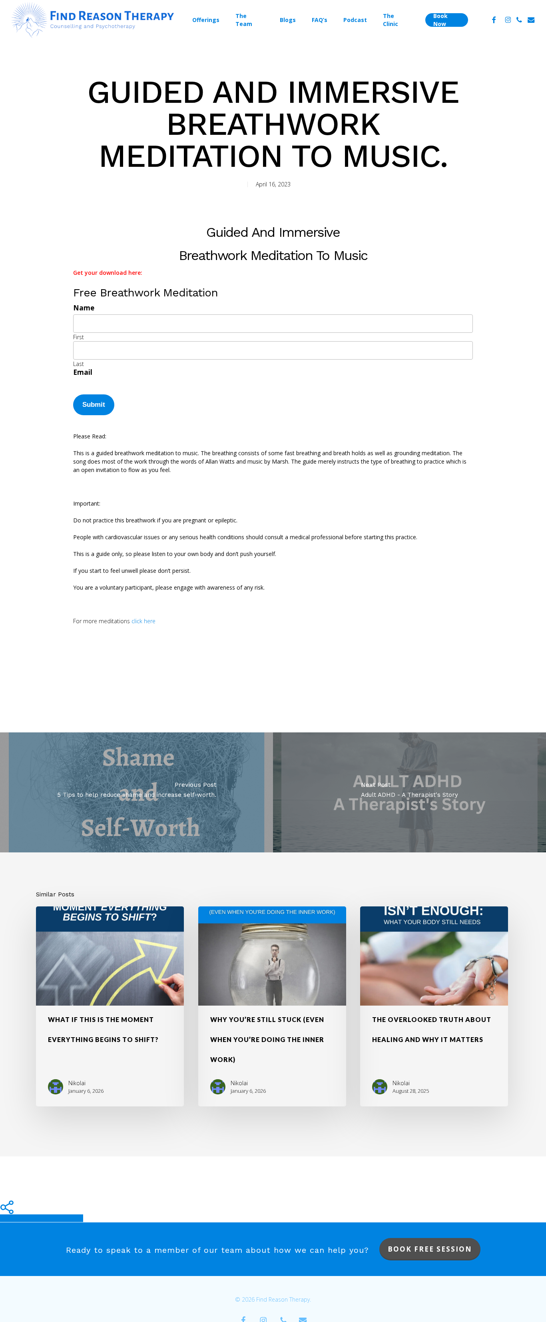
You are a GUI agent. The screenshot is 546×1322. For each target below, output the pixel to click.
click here (143, 621)
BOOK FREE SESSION (430, 1249)
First (78, 337)
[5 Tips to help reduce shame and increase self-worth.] (136, 792)
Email (82, 372)
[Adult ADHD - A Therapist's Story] (409, 792)
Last (78, 364)
